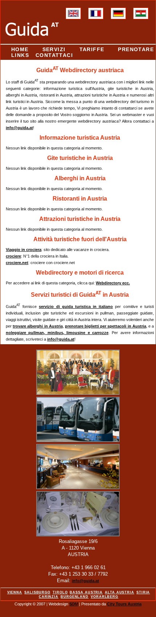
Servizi (54, 49)
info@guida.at (19, 128)
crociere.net (17, 262)
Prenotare (136, 49)
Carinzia (48, 597)
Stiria (143, 592)
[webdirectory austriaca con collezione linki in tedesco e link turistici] (118, 15)
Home (20, 49)
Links (20, 55)
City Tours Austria (124, 604)
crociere (13, 256)
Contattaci (54, 55)
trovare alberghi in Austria (38, 326)
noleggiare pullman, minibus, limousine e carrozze (57, 332)
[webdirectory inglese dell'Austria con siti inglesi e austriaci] (73, 15)
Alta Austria (119, 592)
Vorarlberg (104, 597)
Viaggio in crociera (23, 249)
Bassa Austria (86, 592)
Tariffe (91, 49)
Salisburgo (37, 592)
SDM (73, 604)
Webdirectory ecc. (113, 283)
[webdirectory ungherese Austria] (140, 15)
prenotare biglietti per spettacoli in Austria (105, 326)
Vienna (14, 592)
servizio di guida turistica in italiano (76, 306)
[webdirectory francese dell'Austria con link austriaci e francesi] (95, 15)
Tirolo (60, 592)
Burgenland (75, 597)
